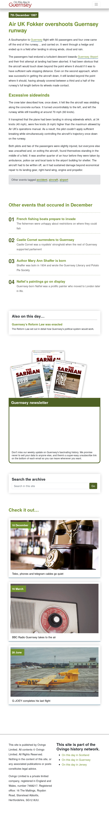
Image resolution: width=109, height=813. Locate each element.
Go (93, 486)
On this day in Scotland (75, 755)
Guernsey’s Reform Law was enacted (37, 324)
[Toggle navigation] (96, 4)
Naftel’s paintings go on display (41, 281)
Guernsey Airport (88, 56)
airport (64, 180)
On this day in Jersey (74, 764)
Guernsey (36, 39)
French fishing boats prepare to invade (46, 218)
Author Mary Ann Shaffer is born (41, 260)
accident (42, 180)
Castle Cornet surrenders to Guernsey (45, 239)
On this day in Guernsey (76, 760)
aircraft (53, 180)
